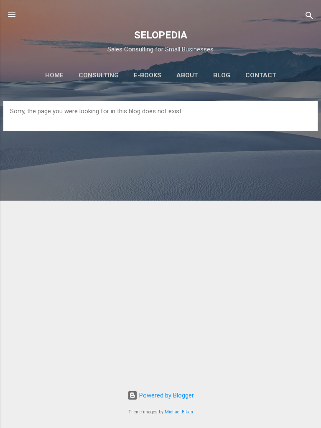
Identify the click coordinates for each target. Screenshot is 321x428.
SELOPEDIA (160, 35)
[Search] (309, 17)
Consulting (99, 75)
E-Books (147, 75)
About (187, 75)
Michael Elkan (179, 412)
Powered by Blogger (166, 395)
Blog (221, 75)
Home (54, 75)
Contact (260, 75)
